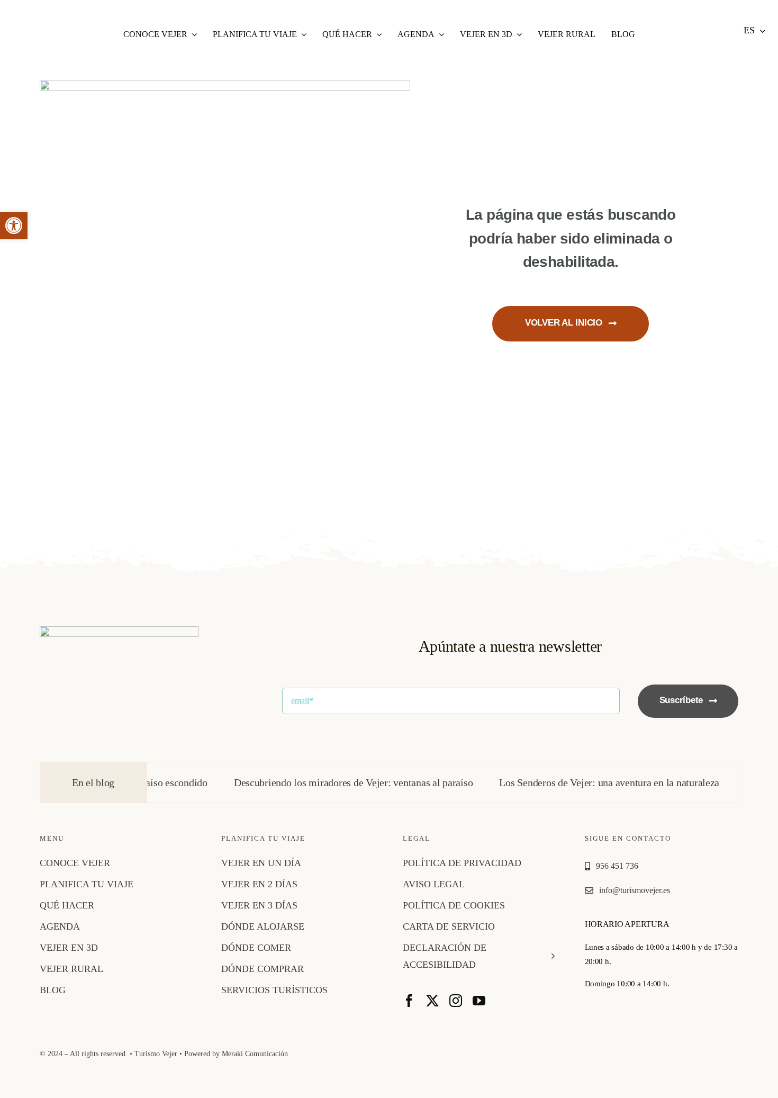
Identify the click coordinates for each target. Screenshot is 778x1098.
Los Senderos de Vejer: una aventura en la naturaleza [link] (582, 782)
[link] (14, 225)
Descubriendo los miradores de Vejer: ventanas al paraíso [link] (325, 782)
